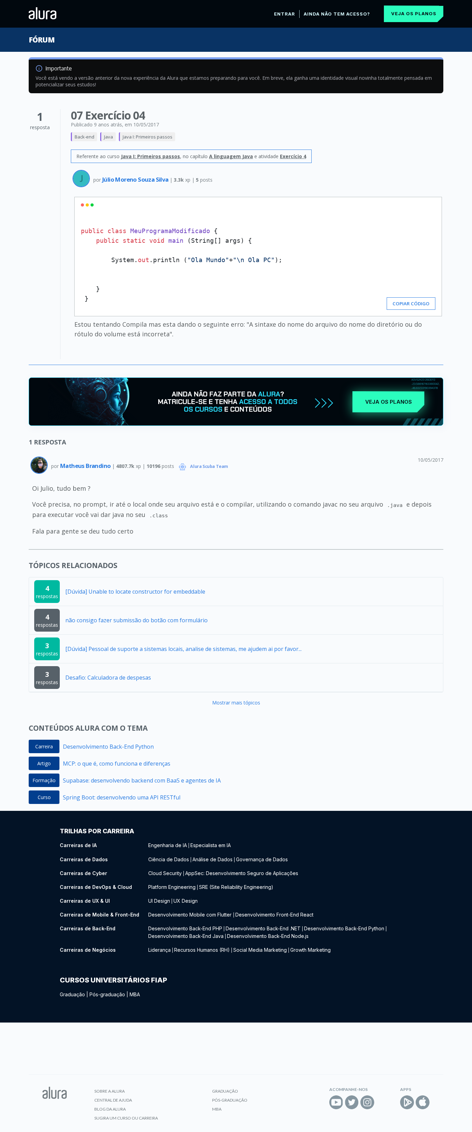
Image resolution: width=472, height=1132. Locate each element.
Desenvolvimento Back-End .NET (263, 928)
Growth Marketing (310, 950)
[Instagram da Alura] (367, 1102)
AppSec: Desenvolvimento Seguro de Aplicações (241, 873)
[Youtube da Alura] (336, 1102)
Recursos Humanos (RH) (202, 950)
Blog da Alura (110, 1109)
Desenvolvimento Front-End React (274, 915)
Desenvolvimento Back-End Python (108, 746)
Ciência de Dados (168, 859)
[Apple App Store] (422, 1102)
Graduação (72, 994)
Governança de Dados (262, 859)
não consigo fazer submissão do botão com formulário (136, 620)
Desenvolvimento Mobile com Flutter (190, 915)
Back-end (84, 137)
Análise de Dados (212, 859)
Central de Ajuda (113, 1100)
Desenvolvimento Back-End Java (186, 936)
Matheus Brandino (86, 466)
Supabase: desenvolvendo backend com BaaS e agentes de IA (142, 780)
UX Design (185, 901)
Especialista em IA (210, 845)
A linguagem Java (231, 156)
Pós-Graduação (229, 1100)
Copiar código (411, 303)
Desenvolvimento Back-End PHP (185, 928)
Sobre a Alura (109, 1091)
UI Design (159, 901)
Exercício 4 (293, 156)
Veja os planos (413, 13)
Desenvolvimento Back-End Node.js (268, 936)
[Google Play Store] (407, 1102)
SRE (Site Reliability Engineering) (236, 887)
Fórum (42, 40)
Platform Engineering (172, 887)
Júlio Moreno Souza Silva (136, 179)
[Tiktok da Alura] (383, 1102)
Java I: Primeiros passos (147, 137)
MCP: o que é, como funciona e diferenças (116, 763)
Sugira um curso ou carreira (126, 1118)
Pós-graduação (107, 994)
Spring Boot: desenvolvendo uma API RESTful (121, 797)
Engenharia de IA (167, 845)
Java (108, 137)
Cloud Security (165, 873)
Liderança (159, 950)
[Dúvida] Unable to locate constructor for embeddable (135, 591)
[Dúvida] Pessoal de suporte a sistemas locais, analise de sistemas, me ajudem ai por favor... (183, 649)
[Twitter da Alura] (352, 1102)
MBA (135, 994)
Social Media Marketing (260, 950)
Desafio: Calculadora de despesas (108, 677)
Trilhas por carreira (97, 831)
